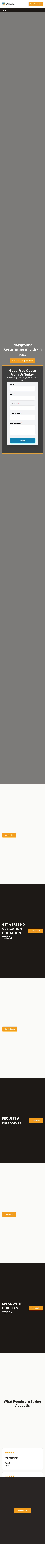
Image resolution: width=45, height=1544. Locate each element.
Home (4, 10)
